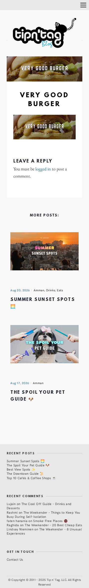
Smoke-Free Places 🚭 (50, 521)
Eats (60, 290)
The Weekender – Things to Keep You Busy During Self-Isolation (43, 514)
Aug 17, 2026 (19, 383)
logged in (43, 169)
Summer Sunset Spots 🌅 (25, 461)
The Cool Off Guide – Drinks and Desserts (39, 506)
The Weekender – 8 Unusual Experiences (44, 531)
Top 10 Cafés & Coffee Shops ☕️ (31, 478)
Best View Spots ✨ (21, 469)
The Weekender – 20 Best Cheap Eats (53, 525)
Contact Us (15, 559)
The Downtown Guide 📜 (25, 473)
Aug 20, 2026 (20, 290)
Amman (39, 290)
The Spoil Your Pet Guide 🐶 (28, 465)
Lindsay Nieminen (20, 529)
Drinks (50, 290)
